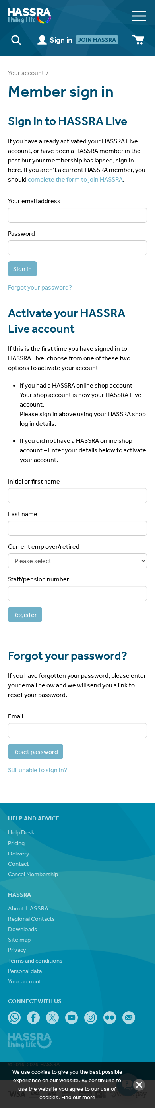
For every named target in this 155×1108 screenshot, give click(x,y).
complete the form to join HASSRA (75, 179)
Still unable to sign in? (37, 770)
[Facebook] (33, 1017)
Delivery (18, 853)
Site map (19, 939)
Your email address (34, 201)
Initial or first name (34, 481)
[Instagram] (90, 1017)
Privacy (17, 949)
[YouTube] (71, 1017)
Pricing (16, 843)
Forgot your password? (40, 287)
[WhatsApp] (14, 1017)
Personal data (25, 971)
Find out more (78, 1097)
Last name (22, 514)
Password (21, 233)
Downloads (22, 929)
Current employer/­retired (43, 546)
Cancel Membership (33, 874)
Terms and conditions (35, 960)
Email (15, 716)
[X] (52, 1017)
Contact (18, 863)
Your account (26, 73)
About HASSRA (28, 908)
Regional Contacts (31, 918)
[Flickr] (109, 1017)
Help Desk (21, 832)
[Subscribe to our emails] (128, 1017)
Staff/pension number (38, 579)
